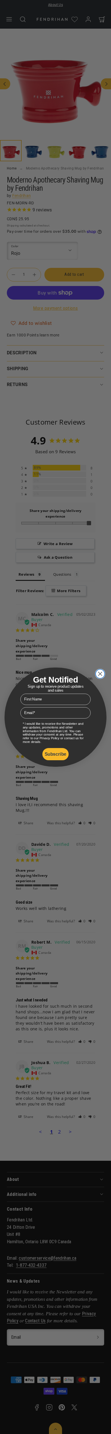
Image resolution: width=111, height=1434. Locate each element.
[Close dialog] (100, 673)
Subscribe (55, 754)
